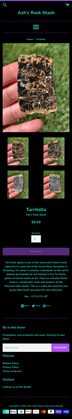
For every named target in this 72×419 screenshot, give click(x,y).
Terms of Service (12, 371)
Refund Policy (11, 363)
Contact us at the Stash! (17, 387)
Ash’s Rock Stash (36, 13)
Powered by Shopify (53, 406)
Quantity (36, 233)
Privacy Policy (11, 367)
